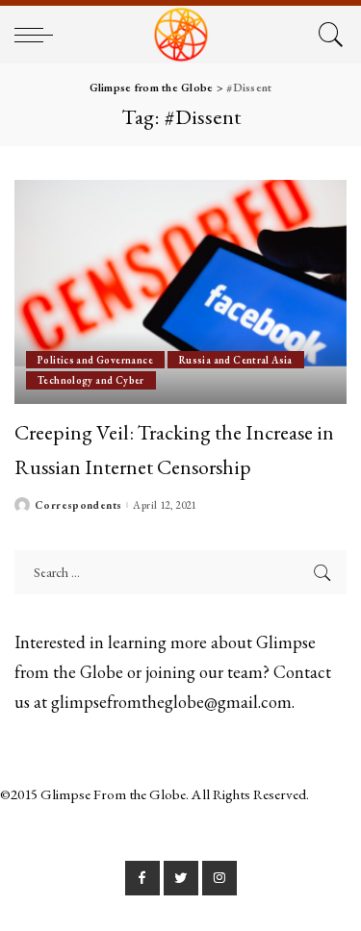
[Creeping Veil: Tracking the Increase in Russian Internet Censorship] (180, 292)
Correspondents (78, 505)
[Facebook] (142, 878)
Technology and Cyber (91, 380)
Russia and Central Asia (236, 359)
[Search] (328, 34)
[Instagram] (219, 878)
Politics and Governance (95, 359)
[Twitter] (181, 878)
